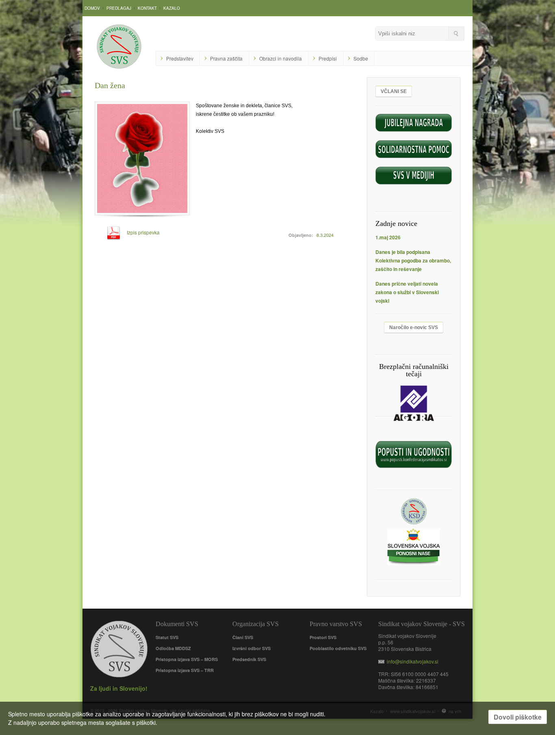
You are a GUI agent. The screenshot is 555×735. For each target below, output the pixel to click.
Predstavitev (179, 58)
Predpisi (328, 58)
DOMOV (92, 8)
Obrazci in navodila (280, 58)
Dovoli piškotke (518, 717)
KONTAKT (147, 8)
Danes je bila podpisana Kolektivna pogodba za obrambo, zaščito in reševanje (413, 260)
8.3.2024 (325, 235)
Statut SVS (167, 637)
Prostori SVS (323, 637)
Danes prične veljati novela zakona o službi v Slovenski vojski (407, 292)
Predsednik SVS (249, 659)
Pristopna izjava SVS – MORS (187, 659)
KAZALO (171, 8)
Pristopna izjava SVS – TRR (185, 670)
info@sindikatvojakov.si (411, 661)
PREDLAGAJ (118, 8)
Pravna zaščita (226, 58)
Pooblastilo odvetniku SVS (338, 648)
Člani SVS (242, 637)
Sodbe (360, 58)
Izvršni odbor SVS (251, 648)
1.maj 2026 (388, 237)
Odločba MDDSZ (173, 648)
